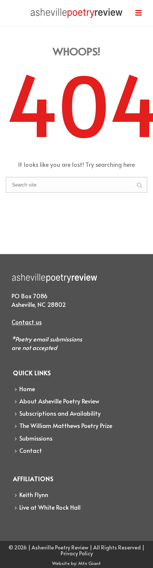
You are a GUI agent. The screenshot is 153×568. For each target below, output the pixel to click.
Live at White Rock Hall (50, 507)
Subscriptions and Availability (60, 413)
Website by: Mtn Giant (76, 563)
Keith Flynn (33, 494)
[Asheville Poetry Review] (76, 16)
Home (27, 388)
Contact (30, 450)
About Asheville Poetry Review (59, 401)
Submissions (35, 438)
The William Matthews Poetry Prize (65, 425)
